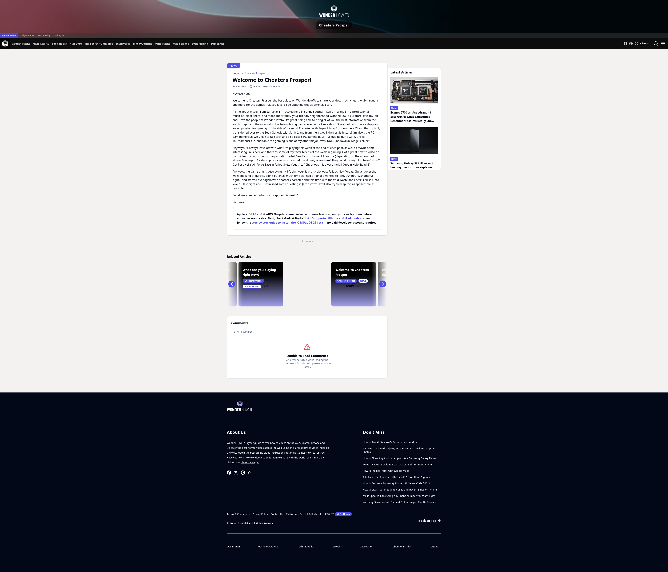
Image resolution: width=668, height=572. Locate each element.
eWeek (336, 546)
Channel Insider (402, 546)
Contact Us (277, 514)
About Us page (250, 462)
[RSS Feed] (250, 472)
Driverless (217, 43)
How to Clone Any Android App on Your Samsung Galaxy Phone (399, 458)
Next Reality (44, 35)
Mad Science (181, 43)
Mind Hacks (162, 43)
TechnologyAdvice (267, 546)
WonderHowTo (8, 35)
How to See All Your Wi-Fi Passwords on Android (391, 442)
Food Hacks (59, 43)
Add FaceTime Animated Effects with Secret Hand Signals (396, 477)
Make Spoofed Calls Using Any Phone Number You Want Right (399, 495)
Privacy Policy (260, 514)
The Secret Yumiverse (99, 43)
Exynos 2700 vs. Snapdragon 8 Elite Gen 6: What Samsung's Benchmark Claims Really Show (412, 117)
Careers (337, 514)
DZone (434, 546)
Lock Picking (200, 43)
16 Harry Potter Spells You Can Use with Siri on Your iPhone (397, 464)
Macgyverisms (142, 43)
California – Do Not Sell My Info (304, 514)
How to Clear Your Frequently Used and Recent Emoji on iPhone (400, 489)
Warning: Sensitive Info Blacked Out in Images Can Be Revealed (400, 502)
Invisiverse (123, 43)
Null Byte (59, 35)
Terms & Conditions (238, 514)
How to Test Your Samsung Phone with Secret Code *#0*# (396, 483)
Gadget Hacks (27, 35)
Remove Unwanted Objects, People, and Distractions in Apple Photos (399, 450)
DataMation (366, 546)
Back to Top (427, 521)
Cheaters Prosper (334, 25)
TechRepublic (305, 546)
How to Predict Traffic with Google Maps (386, 470)
